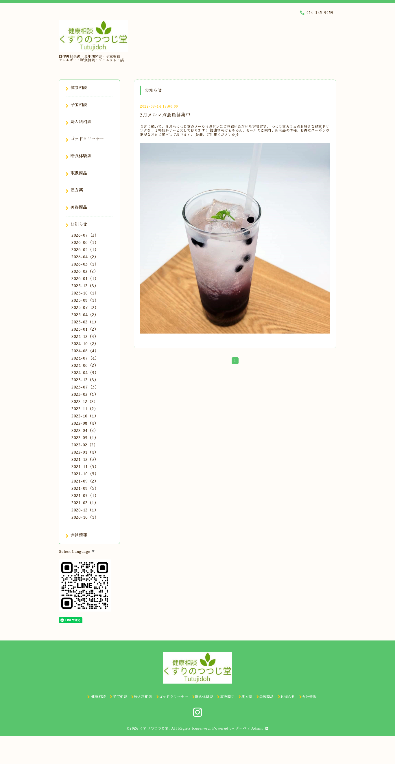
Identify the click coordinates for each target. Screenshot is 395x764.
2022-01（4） (84, 452)
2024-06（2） (84, 365)
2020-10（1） (85, 517)
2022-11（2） (84, 409)
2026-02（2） (84, 271)
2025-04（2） (84, 315)
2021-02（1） (84, 503)
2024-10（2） (84, 344)
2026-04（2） (84, 257)
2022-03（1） (84, 438)
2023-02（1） (84, 394)
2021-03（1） (85, 496)
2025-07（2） (85, 307)
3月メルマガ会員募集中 (165, 115)
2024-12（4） (84, 336)
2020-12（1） (84, 510)
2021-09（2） (84, 481)
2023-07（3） (85, 387)
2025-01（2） (84, 329)
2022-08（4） (84, 423)
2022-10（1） (84, 416)
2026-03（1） (85, 264)
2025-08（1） (85, 300)
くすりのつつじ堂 (154, 728)
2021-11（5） (85, 467)
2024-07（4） (85, 358)
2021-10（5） (85, 474)
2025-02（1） (84, 322)
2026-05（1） (85, 250)
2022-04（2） (84, 430)
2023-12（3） (84, 380)
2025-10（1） (85, 293)
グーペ (241, 728)
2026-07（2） (85, 235)
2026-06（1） (85, 242)
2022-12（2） (84, 402)
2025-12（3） (84, 286)
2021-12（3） (84, 459)
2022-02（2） (84, 445)
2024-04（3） (85, 373)
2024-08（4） (85, 351)
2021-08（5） (85, 488)
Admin (257, 728)
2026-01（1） (85, 279)
